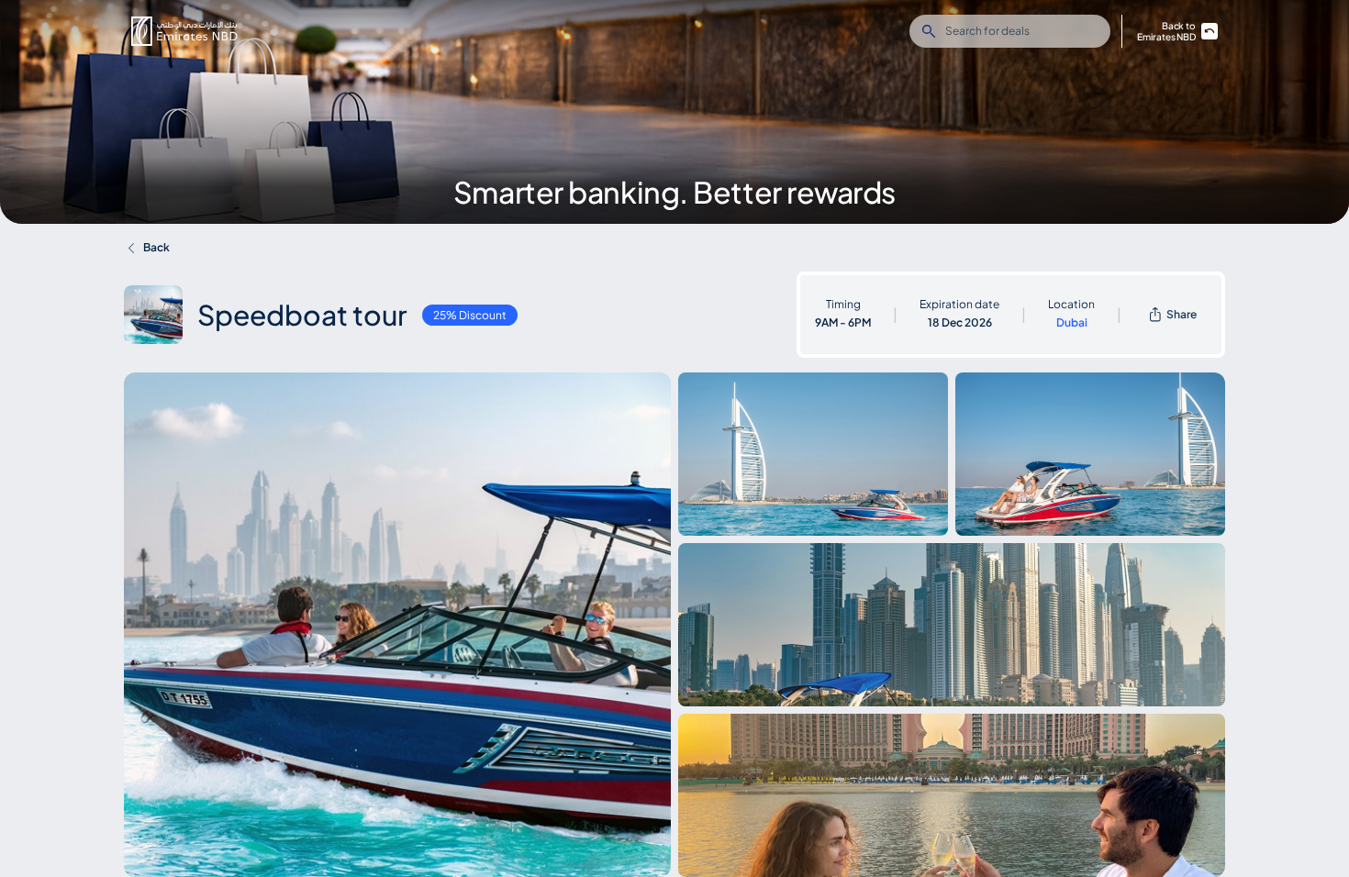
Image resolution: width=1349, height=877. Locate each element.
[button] (184, 31)
